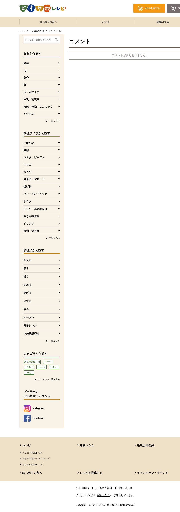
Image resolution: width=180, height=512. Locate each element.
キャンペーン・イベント (152, 472)
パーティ (48, 362)
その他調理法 (31, 333)
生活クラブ (105, 495)
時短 (29, 373)
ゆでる (27, 300)
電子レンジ (30, 325)
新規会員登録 (145, 445)
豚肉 (54, 367)
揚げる (27, 292)
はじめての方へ (48, 21)
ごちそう (41, 367)
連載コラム (87, 445)
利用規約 (84, 488)
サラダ (27, 201)
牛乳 (29, 367)
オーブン (29, 317)
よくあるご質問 (103, 488)
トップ (22, 31)
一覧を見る (54, 121)
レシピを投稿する (91, 472)
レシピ (105, 21)
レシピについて (37, 31)
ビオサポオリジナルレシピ (36, 458)
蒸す (26, 268)
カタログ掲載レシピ (32, 452)
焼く (26, 276)
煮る (26, 309)
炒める (27, 284)
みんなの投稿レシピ (32, 362)
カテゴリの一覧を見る (48, 379)
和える (27, 260)
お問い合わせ (125, 488)
